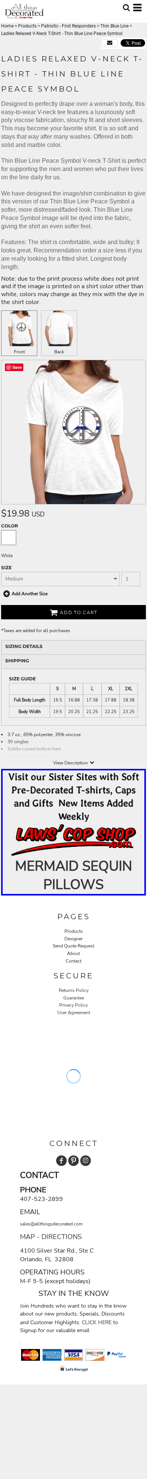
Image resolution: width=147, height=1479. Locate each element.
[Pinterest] (73, 1160)
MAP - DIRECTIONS (51, 1236)
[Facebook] (61, 1160)
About (73, 953)
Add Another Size (29, 594)
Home (7, 26)
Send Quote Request (73, 946)
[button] (73, 840)
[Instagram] (85, 1160)
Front (19, 352)
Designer (73, 939)
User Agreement (73, 1013)
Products (27, 26)
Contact (73, 961)
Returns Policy (74, 990)
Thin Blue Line (114, 26)
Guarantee (73, 998)
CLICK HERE (97, 1322)
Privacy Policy (73, 1005)
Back (59, 352)
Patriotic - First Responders (68, 26)
